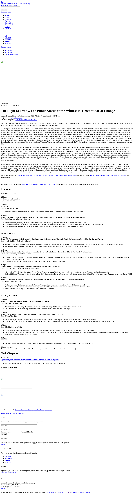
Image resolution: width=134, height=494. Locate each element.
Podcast (8, 43)
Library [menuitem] (7, 27)
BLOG (7, 41)
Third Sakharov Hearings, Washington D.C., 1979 (38, 184)
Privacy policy (61, 492)
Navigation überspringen (9, 5)
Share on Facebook (19, 413)
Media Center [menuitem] (9, 25)
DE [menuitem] (6, 36)
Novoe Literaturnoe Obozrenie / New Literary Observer (107, 175)
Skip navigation (6, 12)
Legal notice (51, 492)
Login (75, 492)
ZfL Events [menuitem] (8, 50)
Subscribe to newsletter (8, 472)
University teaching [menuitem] (11, 54)
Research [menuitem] (8, 19)
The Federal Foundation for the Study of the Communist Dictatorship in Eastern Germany (47, 175)
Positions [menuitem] (8, 29)
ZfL (2, 2)
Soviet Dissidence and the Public (26, 120)
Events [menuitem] (7, 21)
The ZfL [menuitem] (8, 15)
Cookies (69, 492)
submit (4, 434)
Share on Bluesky (7, 413)
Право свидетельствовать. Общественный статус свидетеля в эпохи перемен (30, 360)
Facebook (8, 39)
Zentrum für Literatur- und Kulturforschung (15, 4)
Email (3, 445)
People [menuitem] (7, 17)
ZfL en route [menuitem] (9, 52)
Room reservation (84, 492)
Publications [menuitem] (9, 23)
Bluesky (8, 38)
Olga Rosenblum (16, 118)
